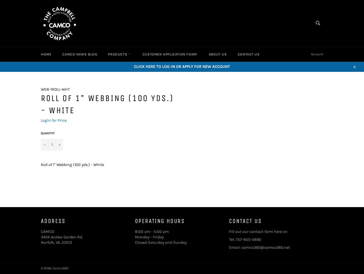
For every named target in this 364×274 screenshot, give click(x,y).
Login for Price (54, 120)
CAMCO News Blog (79, 54)
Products (118, 54)
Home (46, 54)
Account (317, 54)
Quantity (48, 133)
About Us (218, 54)
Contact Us (249, 54)
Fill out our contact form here (255, 231)
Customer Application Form (169, 54)
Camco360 (60, 268)
